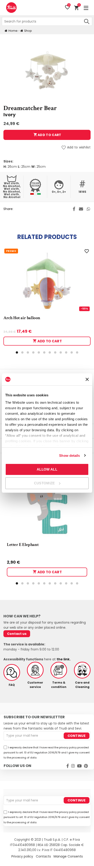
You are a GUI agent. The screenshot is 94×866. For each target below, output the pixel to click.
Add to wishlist (79, 147)
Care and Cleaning (82, 685)
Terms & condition (58, 685)
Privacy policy (22, 856)
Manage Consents (68, 856)
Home (13, 30)
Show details (69, 455)
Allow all (47, 469)
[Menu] (86, 7)
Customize (44, 483)
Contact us (16, 633)
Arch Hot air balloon (21, 318)
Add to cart (49, 135)
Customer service (35, 685)
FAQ (12, 685)
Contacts (43, 856)
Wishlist (69, 5)
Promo (11, 251)
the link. (63, 659)
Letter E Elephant (23, 544)
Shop (28, 30)
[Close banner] (87, 379)
